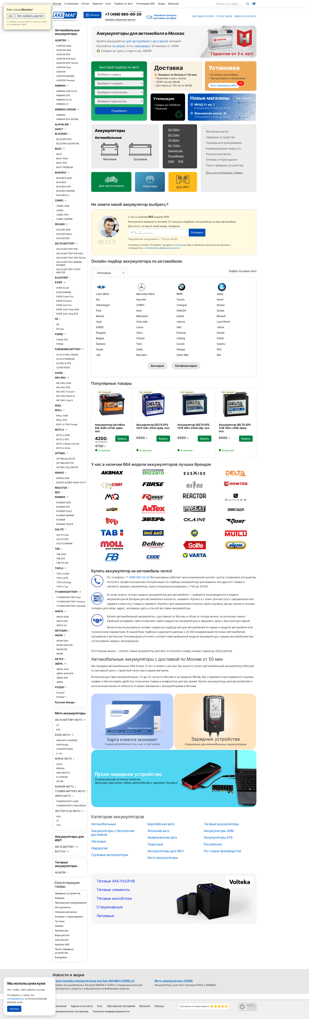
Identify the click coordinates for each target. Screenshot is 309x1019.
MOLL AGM (62, 415)
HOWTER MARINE (65, 76)
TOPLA (59, 568)
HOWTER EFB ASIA (65, 58)
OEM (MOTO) (63, 772)
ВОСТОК (60, 851)
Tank (139, 343)
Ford (98, 310)
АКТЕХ (59, 658)
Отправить (197, 232)
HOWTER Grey (63, 67)
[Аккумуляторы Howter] (218, 42)
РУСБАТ (60, 687)
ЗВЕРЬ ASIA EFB (64, 673)
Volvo (139, 332)
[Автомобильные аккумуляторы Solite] (194, 544)
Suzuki (180, 343)
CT (57, 725)
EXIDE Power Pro (64, 296)
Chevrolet (142, 321)
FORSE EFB (62, 339)
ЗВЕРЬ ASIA (62, 669)
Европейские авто (161, 824)
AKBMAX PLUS (64, 99)
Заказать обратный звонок (120, 19)
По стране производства (222, 851)
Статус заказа (224, 15)
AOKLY (59, 129)
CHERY (140, 304)
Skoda (220, 310)
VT (57, 820)
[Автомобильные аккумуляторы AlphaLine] (194, 519)
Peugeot (101, 332)
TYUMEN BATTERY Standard (70, 606)
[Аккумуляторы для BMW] (193, 287)
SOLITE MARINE (64, 543)
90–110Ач (174, 145)
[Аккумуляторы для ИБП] (182, 180)
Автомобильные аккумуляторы (67, 32)
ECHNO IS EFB (63, 363)
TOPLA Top (62, 586)
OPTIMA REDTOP (65, 463)
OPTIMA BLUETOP (65, 458)
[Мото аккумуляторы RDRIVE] (153, 497)
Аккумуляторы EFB (218, 837)
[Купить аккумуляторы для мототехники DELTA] (236, 473)
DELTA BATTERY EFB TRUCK (71, 257)
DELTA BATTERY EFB (67, 249)
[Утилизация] (168, 107)
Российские (176, 156)
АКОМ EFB (61, 649)
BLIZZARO (61, 133)
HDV (58, 816)
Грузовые (140, 159)
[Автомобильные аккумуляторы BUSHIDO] (194, 473)
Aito (219, 354)
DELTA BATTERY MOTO (68, 719)
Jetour (220, 327)
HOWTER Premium (65, 80)
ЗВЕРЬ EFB (62, 677)
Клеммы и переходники (69, 916)
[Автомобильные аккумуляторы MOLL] (112, 544)
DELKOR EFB (62, 238)
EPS (58, 729)
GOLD (59, 764)
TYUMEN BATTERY (66, 591)
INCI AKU (60, 377)
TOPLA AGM (62, 573)
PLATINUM (62, 777)
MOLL (58, 410)
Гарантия (97, 3)
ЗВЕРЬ (59, 663)
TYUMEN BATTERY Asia (68, 597)
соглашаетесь (15, 998)
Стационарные (110, 907)
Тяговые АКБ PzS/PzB (116, 881)
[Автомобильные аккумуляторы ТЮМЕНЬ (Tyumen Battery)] (194, 532)
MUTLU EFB (62, 439)
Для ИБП (182, 187)
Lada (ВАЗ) (102, 293)
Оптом (85, 3)
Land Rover (223, 321)
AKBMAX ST (62, 104)
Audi (138, 310)
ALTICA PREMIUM (65, 359)
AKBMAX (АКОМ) (65, 109)
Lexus (139, 327)
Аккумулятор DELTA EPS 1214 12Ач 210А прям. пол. (153, 426)
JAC (98, 354)
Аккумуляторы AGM (219, 831)
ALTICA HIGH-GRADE (67, 354)
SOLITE (59, 529)
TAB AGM (61, 554)
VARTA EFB (62, 621)
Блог (108, 3)
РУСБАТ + (61, 697)
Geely (220, 293)
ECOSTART (61, 277)
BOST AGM (62, 158)
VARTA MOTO (63, 795)
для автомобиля (137, 41)
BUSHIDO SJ (62, 195)
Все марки (157, 365)
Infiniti (220, 338)
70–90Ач (173, 140)
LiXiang (180, 338)
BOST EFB (61, 162)
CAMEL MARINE (64, 219)
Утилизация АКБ (145, 3)
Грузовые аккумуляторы (109, 855)
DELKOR (60, 224)
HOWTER (60, 40)
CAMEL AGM (62, 206)
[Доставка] (176, 76)
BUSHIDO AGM (64, 178)
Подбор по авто (123, 3)
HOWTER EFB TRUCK (67, 63)
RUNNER (60, 497)
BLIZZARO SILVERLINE (67, 143)
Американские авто (162, 837)
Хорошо (14, 1008)
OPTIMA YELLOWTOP (67, 467)
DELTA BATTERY (65, 243)
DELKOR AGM (63, 229)
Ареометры (61, 930)
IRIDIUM (60, 768)
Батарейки (61, 957)
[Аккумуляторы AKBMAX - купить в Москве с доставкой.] (112, 472)
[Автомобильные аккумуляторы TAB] (112, 532)
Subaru (221, 343)
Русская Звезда (64, 702)
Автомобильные (108, 137)
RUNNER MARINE (65, 515)
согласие (178, 245)
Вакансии (173, 3)
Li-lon (59, 753)
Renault (221, 316)
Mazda (100, 316)
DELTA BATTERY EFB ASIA (69, 253)
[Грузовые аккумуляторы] (140, 149)
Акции (161, 3)
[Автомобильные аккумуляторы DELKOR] (153, 544)
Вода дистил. (62, 935)
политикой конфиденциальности (162, 248)
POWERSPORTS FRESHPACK (71, 805)
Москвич (141, 354)
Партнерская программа (121, 1006)
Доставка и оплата (203, 15)
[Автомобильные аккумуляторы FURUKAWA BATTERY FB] (112, 556)
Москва (57, 3)
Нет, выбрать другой (30, 15)
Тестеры (60, 921)
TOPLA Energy (63, 582)
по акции (118, 46)
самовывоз (142, 46)
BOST (58, 148)
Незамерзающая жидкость (223, 148)
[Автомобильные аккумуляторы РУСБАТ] (194, 508)
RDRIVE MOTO (63, 758)
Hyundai (141, 299)
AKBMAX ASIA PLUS (66, 91)
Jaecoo (180, 321)
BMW (179, 293)
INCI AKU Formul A (65, 391)
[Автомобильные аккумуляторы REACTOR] (194, 495)
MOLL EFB (61, 420)
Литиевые (105, 916)
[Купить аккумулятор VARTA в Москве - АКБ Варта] (194, 555)
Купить (122, 438)
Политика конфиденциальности (111, 1011)
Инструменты (63, 907)
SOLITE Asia (62, 535)
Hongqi (180, 349)
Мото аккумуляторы (70, 713)
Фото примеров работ (223, 85)
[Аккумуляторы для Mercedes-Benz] (153, 287)
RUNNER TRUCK (64, 524)
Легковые (109, 159)
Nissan (221, 304)
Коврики (59, 898)
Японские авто (159, 831)
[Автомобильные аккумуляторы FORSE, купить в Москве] (153, 483)
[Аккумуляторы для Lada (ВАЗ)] (113, 287)
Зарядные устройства (67, 893)
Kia (98, 299)
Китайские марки (186, 365)
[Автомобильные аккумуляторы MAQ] (112, 496)
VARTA (59, 611)
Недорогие (175, 151)
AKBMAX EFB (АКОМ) (67, 119)
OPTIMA (60, 453)
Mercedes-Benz (145, 293)
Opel (99, 321)
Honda (220, 332)
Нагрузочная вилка (66, 911)
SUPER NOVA (63, 367)
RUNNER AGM (63, 502)
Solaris (180, 316)
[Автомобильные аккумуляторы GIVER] (194, 485)
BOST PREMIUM (64, 167)
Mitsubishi (142, 316)
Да (10, 15)
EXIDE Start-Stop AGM (67, 309)
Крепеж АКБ (62, 944)
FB (56, 318)
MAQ (58, 405)
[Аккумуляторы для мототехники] (111, 180)
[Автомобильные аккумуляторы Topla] (112, 520)
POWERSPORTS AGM (67, 801)
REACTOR (61, 487)
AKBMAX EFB (63, 95)
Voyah (99, 349)
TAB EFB (60, 558)
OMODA (181, 310)
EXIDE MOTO (62, 734)
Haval (220, 299)
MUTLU (59, 429)
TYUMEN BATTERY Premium (70, 601)
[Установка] (231, 76)
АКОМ (59, 635)
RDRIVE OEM (62, 478)
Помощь (159, 1006)
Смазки (59, 925)
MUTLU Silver (63, 448)
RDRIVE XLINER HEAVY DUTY (71, 482)
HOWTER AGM (63, 46)
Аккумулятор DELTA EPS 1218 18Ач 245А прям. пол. (235, 428)
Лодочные (150, 186)
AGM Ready (62, 744)
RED (57, 492)
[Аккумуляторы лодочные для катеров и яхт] (150, 180)
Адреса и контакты (245, 15)
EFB (180, 161)
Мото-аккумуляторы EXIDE (173, 981)
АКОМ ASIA (62, 640)
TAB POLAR (62, 562)
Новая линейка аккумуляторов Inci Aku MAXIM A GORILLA (93, 981)
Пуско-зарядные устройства (224, 165)
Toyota (180, 299)
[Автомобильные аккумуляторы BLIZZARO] (153, 471)
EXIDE (58, 282)
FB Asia (60, 329)
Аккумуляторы (110, 130)
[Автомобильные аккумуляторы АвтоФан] (111, 508)
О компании (71, 3)
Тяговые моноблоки (114, 898)
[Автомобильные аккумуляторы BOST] (236, 520)
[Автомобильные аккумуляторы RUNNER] (236, 497)
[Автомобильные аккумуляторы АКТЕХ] (153, 508)
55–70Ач (173, 135)
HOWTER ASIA (63, 50)
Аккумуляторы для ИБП (165, 851)
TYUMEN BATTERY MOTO (70, 791)
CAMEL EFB (62, 214)
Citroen (140, 338)
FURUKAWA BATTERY (68, 349)
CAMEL (59, 200)
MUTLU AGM (63, 435)
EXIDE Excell (62, 287)
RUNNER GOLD (64, 511)
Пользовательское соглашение (71, 1011)
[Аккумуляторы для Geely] (234, 287)
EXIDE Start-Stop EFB (67, 313)
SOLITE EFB (62, 539)
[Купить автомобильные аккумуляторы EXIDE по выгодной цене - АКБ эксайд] (153, 556)
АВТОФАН (61, 630)
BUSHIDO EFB (63, 186)
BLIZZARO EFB (63, 139)
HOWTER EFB (63, 54)
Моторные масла (217, 131)
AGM (171, 161)
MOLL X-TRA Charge (66, 424)
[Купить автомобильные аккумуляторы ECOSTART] (112, 485)
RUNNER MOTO (64, 786)
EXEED (100, 327)
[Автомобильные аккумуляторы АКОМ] (235, 544)
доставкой (160, 41)
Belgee (100, 338)
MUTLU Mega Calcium (67, 443)
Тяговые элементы (113, 890)
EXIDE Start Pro (64, 305)
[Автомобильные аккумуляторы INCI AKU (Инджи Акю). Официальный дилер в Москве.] (153, 532)
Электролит (62, 939)
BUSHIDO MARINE (65, 191)
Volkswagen (103, 304)
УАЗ (219, 349)
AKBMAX (60, 85)
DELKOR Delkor (64, 234)
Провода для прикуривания (71, 902)
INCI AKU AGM (63, 383)
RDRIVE (59, 472)
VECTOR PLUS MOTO (67, 810)
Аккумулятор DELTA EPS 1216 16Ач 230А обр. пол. (193, 426)
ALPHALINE (62, 124)
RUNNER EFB (63, 506)
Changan (181, 304)
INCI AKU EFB (63, 387)
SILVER (59, 781)
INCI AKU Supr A (64, 400)
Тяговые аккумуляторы (66, 864)
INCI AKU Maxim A (65, 396)
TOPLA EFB (62, 578)
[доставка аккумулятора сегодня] (162, 17)
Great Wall (182, 354)
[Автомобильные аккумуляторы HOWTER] (236, 483)
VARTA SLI (61, 625)
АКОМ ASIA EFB (64, 645)
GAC (179, 327)
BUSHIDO (60, 172)
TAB (57, 548)
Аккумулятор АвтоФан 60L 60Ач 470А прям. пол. (110, 428)
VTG (58, 825)
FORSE (59, 334)
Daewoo (101, 343)
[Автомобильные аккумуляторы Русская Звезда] (235, 508)
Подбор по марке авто (242, 270)
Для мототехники (111, 186)
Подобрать (119, 110)
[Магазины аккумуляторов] (222, 107)
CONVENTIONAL (64, 749)
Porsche (181, 332)
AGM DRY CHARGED (66, 740)
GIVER (59, 372)
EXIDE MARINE (63, 292)
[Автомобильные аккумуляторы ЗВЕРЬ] (153, 518)
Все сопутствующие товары (224, 172)
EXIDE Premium (64, 300)
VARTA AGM (62, 616)
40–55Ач (174, 129)
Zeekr (139, 349)
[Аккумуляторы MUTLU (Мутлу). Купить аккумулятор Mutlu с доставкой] (236, 532)
